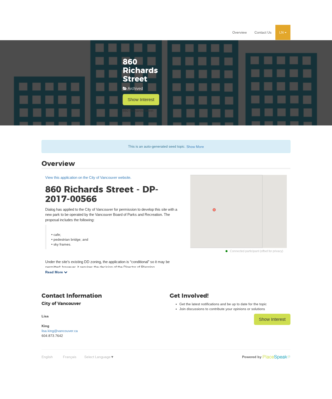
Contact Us (262, 32)
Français (69, 357)
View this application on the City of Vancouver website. (88, 177)
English (47, 357)
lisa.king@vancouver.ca (60, 331)
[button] (282, 32)
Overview (239, 32)
